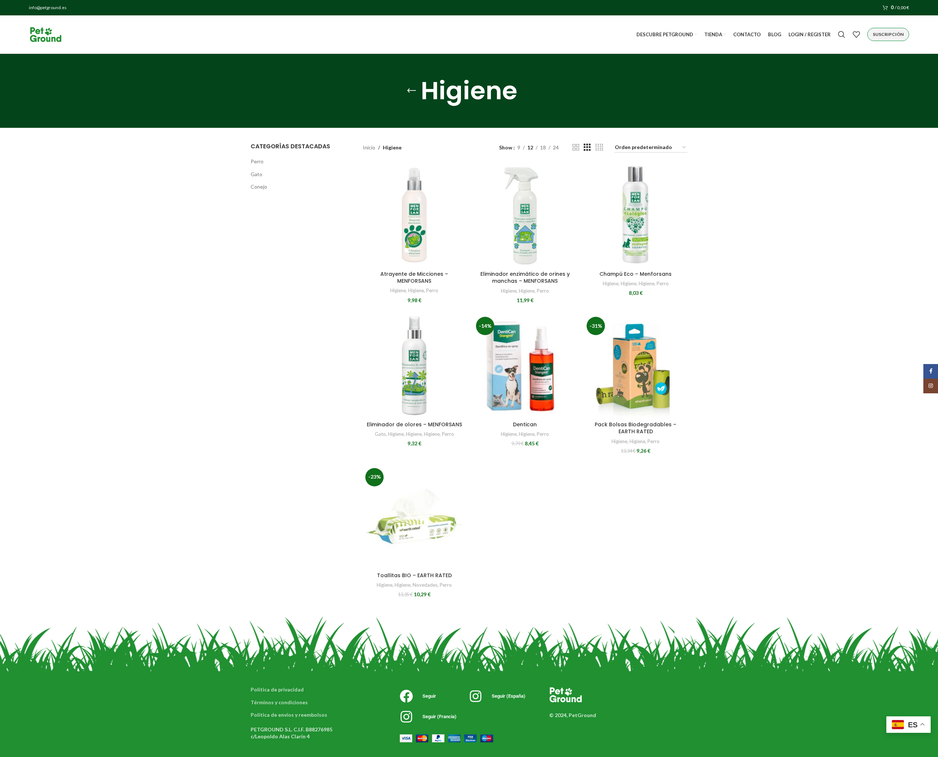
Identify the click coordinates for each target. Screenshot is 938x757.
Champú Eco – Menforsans (635, 274)
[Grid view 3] (587, 147)
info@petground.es (48, 7)
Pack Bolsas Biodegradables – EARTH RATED (635, 428)
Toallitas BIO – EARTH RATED (414, 575)
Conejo (259, 186)
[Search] (841, 34)
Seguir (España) (508, 696)
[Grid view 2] (575, 147)
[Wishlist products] (856, 34)
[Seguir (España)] (475, 696)
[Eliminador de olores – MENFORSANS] (414, 366)
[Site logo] (45, 34)
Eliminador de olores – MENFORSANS (414, 424)
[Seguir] (406, 696)
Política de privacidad (277, 689)
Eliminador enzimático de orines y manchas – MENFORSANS (525, 277)
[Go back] (411, 91)
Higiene (398, 290)
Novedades (425, 585)
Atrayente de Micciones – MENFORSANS (414, 277)
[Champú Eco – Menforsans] (635, 215)
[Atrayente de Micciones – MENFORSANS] (414, 215)
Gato (256, 174)
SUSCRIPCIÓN (888, 34)
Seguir (429, 696)
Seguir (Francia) (439, 716)
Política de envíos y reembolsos (289, 715)
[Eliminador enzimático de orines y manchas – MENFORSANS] (525, 215)
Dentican (525, 424)
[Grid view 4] (599, 147)
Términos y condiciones (279, 702)
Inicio (369, 147)
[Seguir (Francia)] (406, 716)
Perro (257, 161)
